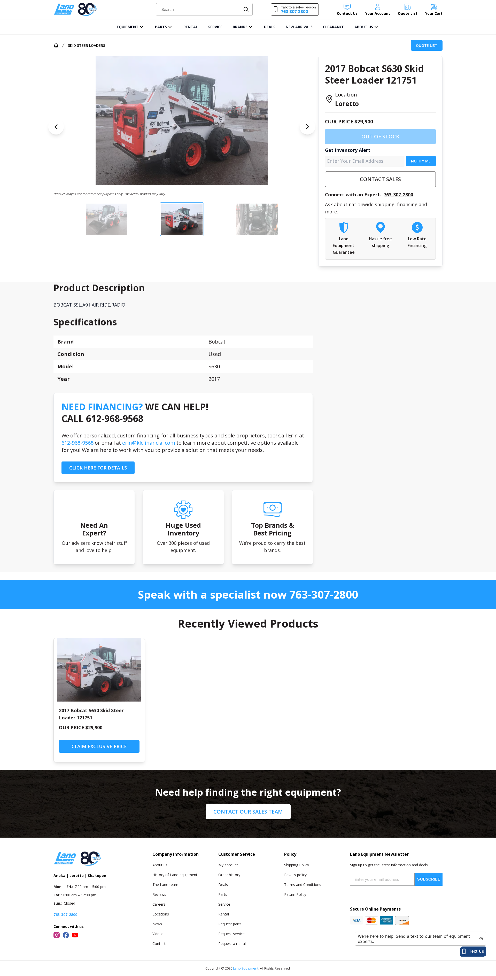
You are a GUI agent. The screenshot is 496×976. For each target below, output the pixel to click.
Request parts (230, 923)
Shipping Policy (296, 864)
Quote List (426, 45)
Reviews (159, 894)
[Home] (56, 45)
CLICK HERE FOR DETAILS (98, 468)
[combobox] (204, 9)
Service (224, 904)
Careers (158, 904)
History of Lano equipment (174, 874)
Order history (229, 874)
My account (228, 864)
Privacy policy (295, 874)
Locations (160, 914)
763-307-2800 (398, 194)
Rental (223, 914)
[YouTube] (75, 935)
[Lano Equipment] (75, 9)
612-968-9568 (77, 442)
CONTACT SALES (380, 179)
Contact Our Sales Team (248, 811)
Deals (223, 884)
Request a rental (232, 943)
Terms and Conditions (302, 884)
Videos (158, 933)
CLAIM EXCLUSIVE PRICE (99, 746)
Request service (231, 933)
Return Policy (295, 894)
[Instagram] (56, 935)
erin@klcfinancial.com (148, 442)
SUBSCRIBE (428, 879)
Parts (222, 894)
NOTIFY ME (421, 161)
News (157, 923)
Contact (159, 943)
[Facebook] (66, 935)
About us (159, 864)
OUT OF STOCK (380, 136)
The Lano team (165, 884)
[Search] (246, 9)
